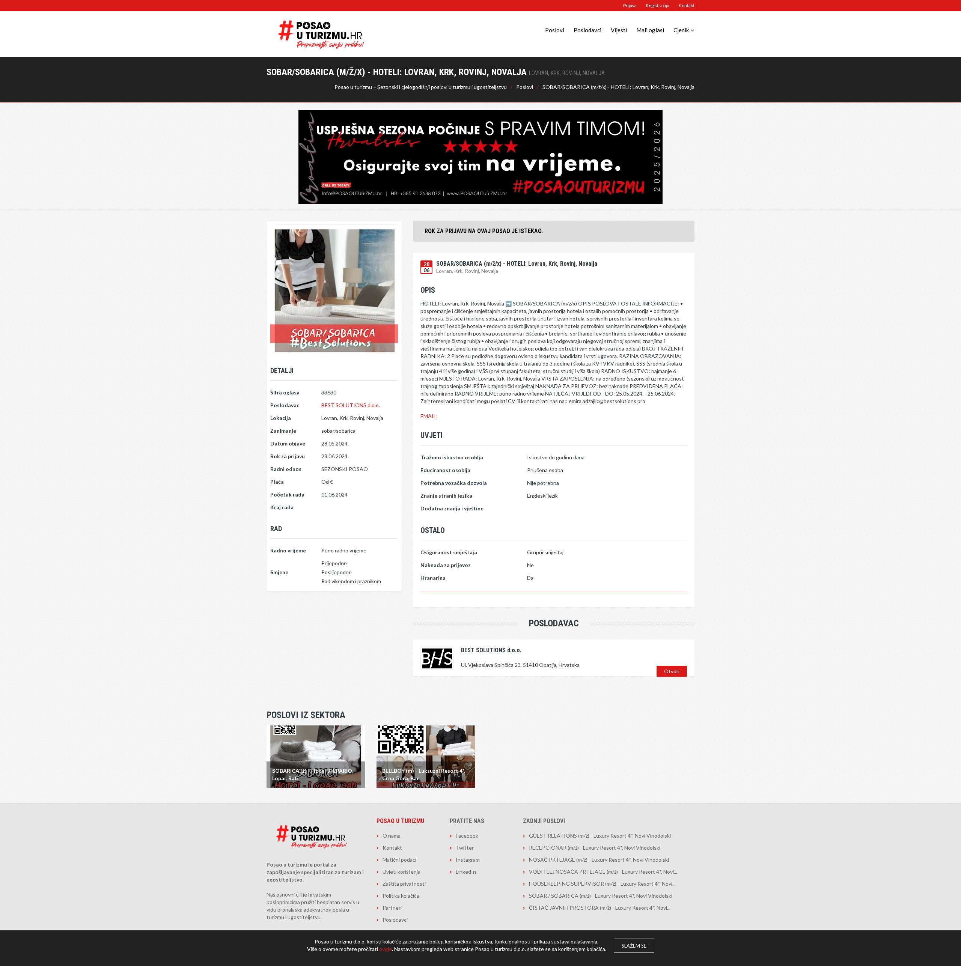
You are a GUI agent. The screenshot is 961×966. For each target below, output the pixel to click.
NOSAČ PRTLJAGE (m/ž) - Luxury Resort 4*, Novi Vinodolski (599, 859)
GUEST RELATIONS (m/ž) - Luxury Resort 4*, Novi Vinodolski (600, 835)
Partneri (392, 907)
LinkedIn (466, 871)
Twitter (465, 847)
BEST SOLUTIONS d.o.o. (350, 405)
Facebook (467, 835)
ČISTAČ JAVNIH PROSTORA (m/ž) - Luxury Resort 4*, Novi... (599, 907)
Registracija (657, 5)
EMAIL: (429, 416)
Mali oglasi (650, 30)
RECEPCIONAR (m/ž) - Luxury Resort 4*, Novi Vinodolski (594, 847)
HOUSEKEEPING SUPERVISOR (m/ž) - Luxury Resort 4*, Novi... (602, 883)
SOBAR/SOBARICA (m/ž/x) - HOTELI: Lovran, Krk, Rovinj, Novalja (618, 87)
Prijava (630, 5)
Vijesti (619, 30)
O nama (392, 835)
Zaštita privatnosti (404, 883)
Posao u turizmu (400, 821)
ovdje (385, 949)
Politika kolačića (401, 895)
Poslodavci (587, 30)
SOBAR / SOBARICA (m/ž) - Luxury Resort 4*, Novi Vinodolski (600, 895)
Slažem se (634, 946)
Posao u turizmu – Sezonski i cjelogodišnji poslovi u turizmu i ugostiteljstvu (420, 87)
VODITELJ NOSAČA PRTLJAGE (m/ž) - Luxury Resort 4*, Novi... (603, 871)
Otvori (671, 671)
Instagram (468, 859)
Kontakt (686, 5)
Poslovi (554, 30)
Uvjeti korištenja (401, 871)
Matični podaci (399, 859)
